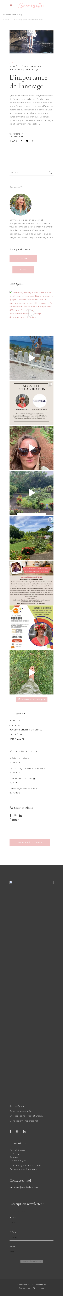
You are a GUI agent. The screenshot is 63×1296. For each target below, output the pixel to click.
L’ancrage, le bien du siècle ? (24, 788)
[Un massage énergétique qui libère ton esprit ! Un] (31, 313)
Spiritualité (17, 739)
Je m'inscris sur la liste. (32, 1261)
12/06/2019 (15, 793)
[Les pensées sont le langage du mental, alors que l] (31, 448)
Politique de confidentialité (23, 1169)
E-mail (13, 1217)
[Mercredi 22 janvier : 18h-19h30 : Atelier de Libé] (31, 583)
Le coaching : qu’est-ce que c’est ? (27, 768)
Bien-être (15, 66)
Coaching (15, 725)
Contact (14, 1157)
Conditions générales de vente (25, 1165)
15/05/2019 (15, 134)
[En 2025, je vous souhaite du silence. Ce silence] (31, 538)
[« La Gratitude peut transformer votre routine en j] (31, 627)
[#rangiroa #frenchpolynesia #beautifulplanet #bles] (31, 358)
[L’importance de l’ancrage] (31, 41)
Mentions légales (18, 1160)
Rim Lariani (38, 1288)
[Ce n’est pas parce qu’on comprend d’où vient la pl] (31, 493)
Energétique (32, 70)
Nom (12, 1246)
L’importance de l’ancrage (28, 81)
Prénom (14, 1232)
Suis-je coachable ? (19, 758)
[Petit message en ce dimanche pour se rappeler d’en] (31, 672)
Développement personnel (26, 730)
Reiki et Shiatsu (17, 1150)
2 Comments (17, 137)
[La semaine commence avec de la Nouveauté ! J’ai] (31, 403)
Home (6, 19)
